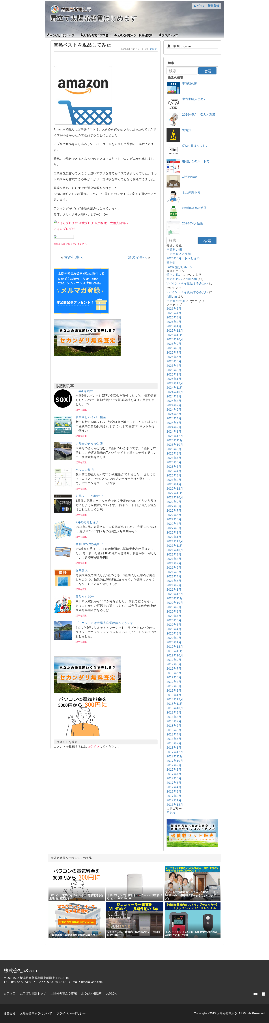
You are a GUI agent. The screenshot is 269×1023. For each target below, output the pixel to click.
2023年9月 (174, 449)
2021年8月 (174, 558)
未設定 (153, 49)
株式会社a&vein (20, 970)
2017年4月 (174, 787)
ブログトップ (170, 35)
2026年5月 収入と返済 (198, 114)
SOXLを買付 (84, 391)
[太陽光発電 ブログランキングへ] (64, 237)
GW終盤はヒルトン (195, 145)
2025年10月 (175, 339)
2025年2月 (174, 374)
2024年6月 (174, 409)
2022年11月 (175, 493)
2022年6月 (174, 515)
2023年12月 (175, 436)
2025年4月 (174, 365)
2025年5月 (174, 361)
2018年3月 (174, 738)
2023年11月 (175, 440)
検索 (207, 71)
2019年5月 (174, 677)
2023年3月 (174, 475)
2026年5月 (174, 308)
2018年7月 (174, 721)
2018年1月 (174, 747)
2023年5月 (174, 466)
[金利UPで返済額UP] (63, 559)
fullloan (191, 279)
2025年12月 (175, 330)
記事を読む (81, 409)
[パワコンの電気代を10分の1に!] (83, 737)
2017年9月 (174, 765)
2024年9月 (174, 396)
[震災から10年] (63, 612)
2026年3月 (174, 317)
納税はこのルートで (196, 161)
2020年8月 (174, 611)
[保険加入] (63, 586)
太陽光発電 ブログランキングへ (70, 244)
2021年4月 (174, 576)
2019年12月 (175, 646)
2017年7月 (174, 774)
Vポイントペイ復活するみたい (187, 283)
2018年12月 (175, 699)
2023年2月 (174, 479)
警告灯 (186, 130)
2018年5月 (174, 730)
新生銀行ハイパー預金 (91, 417)
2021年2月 (174, 585)
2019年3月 (174, 686)
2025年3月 (174, 370)
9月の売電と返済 (87, 522)
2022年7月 (174, 510)
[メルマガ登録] (81, 312)
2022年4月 (174, 523)
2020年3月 (174, 633)
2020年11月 (175, 598)
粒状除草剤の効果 (194, 207)
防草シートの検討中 (89, 496)
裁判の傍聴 (189, 176)
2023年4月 (174, 471)
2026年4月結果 (192, 223)
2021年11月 (175, 545)
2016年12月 (175, 804)
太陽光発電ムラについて (36, 1013)
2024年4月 (174, 418)
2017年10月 (175, 760)
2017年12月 (175, 752)
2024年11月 (175, 387)
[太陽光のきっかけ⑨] (63, 459)
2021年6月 (174, 567)
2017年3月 (174, 791)
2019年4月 (174, 681)
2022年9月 (174, 501)
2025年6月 (174, 356)
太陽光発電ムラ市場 (95, 35)
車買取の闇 (189, 83)
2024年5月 (174, 414)
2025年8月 (174, 348)
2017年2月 (174, 795)
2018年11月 (175, 703)
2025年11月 (175, 335)
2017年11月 (175, 756)
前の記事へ (73, 257)
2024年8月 (174, 400)
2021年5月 (174, 572)
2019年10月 (175, 655)
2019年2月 (174, 690)
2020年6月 (174, 620)
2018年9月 (174, 712)
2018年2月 (174, 743)
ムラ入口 (9, 993)
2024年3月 (174, 422)
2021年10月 (175, 550)
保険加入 (82, 570)
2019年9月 (174, 659)
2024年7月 (174, 405)
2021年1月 (174, 589)
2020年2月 (174, 637)
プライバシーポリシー (71, 1013)
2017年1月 (174, 800)
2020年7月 (174, 615)
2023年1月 (174, 484)
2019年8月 (174, 664)
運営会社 (9, 1013)
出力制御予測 (176, 301)
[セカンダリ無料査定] (87, 354)
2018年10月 (175, 708)
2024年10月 (175, 392)
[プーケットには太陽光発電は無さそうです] (63, 638)
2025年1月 (174, 378)
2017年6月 (174, 778)
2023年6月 (174, 462)
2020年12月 (175, 594)
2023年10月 (175, 444)
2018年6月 (174, 725)
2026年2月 (174, 321)
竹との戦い (174, 274)
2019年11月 (175, 651)
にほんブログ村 (64, 228)
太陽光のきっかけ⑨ (89, 443)
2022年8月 (174, 506)
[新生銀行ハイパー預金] (63, 432)
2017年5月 (174, 782)
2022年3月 (174, 528)
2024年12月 (175, 383)
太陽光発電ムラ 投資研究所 (135, 35)
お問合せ (112, 993)
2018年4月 (174, 734)
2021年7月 (174, 563)
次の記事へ (137, 257)
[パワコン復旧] (63, 485)
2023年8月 (174, 453)
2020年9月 (174, 607)
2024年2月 (174, 427)
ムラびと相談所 (91, 993)
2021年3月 (174, 580)
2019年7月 (174, 668)
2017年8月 (174, 769)
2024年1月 (174, 431)
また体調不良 (191, 192)
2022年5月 (174, 519)
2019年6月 (174, 673)
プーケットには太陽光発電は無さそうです (104, 622)
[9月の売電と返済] (63, 538)
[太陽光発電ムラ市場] (87, 692)
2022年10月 (175, 497)
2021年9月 (174, 554)
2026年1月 (174, 326)
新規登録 (213, 5)
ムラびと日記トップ (62, 35)
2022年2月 (174, 532)
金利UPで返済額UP (89, 544)
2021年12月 (175, 541)
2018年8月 (174, 716)
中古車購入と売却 (194, 99)
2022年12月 (175, 488)
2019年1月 (174, 695)
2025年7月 (174, 352)
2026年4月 (174, 313)
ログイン (200, 5)
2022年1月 (174, 536)
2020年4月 (174, 629)
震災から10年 (85, 596)
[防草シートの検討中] (63, 511)
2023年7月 (174, 457)
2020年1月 (174, 642)
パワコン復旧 (85, 469)
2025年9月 (174, 343)
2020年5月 (174, 624)
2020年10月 (175, 602)
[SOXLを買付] (63, 406)
